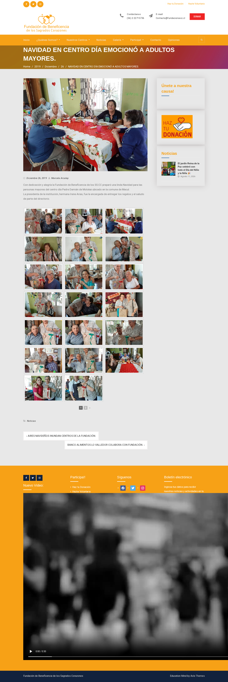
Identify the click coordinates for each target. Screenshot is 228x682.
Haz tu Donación (175, 3)
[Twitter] (33, 478)
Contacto (155, 39)
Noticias (101, 39)
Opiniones (174, 39)
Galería (117, 39)
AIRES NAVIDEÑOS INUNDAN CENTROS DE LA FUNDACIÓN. (62, 435)
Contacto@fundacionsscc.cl (170, 18)
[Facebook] (26, 478)
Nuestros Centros (77, 39)
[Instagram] (39, 478)
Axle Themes (197, 675)
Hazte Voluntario (196, 3)
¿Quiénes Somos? (47, 39)
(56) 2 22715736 (135, 18)
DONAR (197, 16)
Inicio (26, 39)
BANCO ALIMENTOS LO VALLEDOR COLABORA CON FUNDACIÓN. (105, 444)
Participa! (135, 39)
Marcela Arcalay (60, 178)
